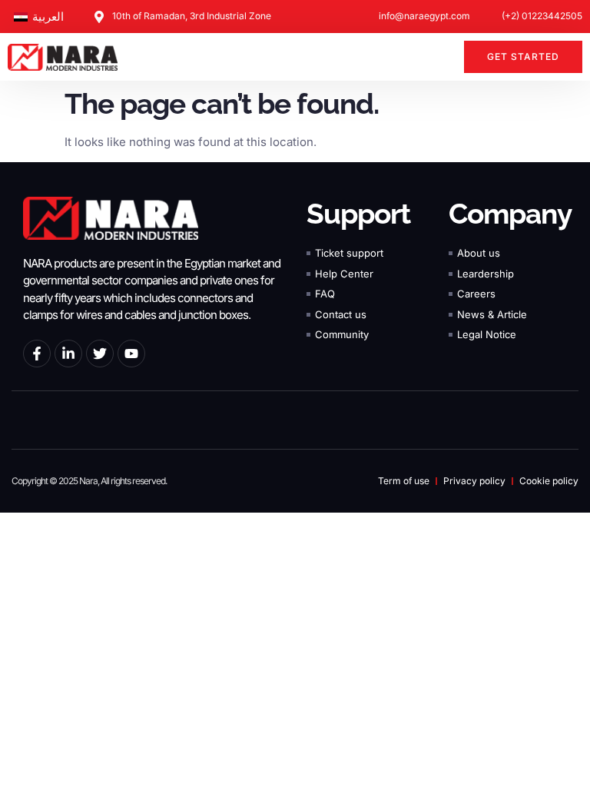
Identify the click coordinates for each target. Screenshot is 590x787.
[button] (443, 56)
